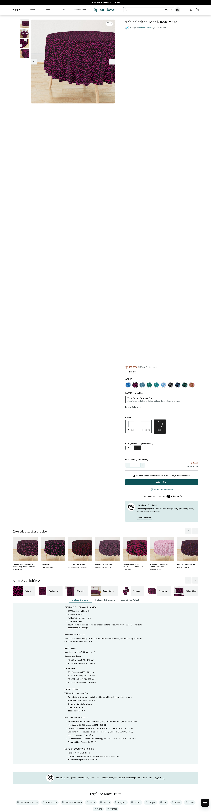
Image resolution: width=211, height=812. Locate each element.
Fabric (62, 10)
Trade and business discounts (105, 2)
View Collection (144, 518)
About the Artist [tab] (130, 600)
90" (137, 447)
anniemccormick (146, 28)
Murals (32, 10)
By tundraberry (18, 569)
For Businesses (80, 10)
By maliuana (127, 569)
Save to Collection (162, 489)
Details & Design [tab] (80, 600)
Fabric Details (133, 407)
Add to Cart (161, 482)
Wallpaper (16, 10)
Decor (47, 10)
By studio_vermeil (183, 567)
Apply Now (159, 778)
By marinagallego (155, 569)
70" (128, 447)
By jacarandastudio (47, 567)
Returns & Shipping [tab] (105, 600)
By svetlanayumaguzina (103, 567)
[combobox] (168, 9)
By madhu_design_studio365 (77, 567)
